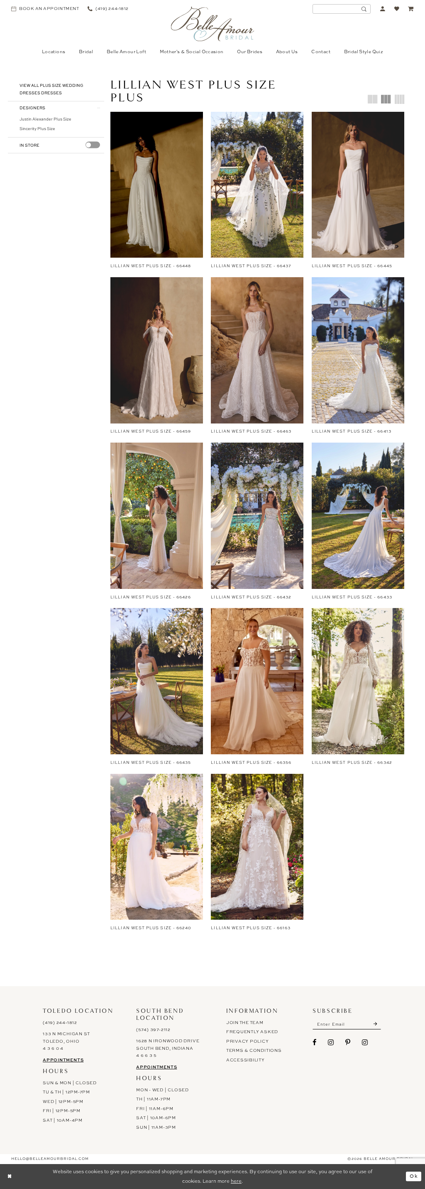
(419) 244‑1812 (60, 1022)
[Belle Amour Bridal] (212, 24)
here (236, 1181)
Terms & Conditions (254, 1050)
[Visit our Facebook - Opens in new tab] (315, 1042)
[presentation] (92, 145)
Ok (414, 1176)
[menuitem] (45, 9)
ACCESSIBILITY (245, 1060)
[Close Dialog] (9, 1176)
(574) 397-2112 (153, 1029)
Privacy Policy (247, 1041)
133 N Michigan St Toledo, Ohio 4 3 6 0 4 (66, 1041)
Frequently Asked (252, 1031)
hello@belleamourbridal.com (50, 1158)
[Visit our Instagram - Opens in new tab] (331, 1042)
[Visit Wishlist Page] (397, 9)
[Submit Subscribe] (375, 1024)
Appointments (63, 1060)
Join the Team (245, 1022)
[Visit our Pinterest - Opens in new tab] (348, 1042)
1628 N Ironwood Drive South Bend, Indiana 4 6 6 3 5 (167, 1048)
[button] (383, 9)
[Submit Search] (364, 9)
